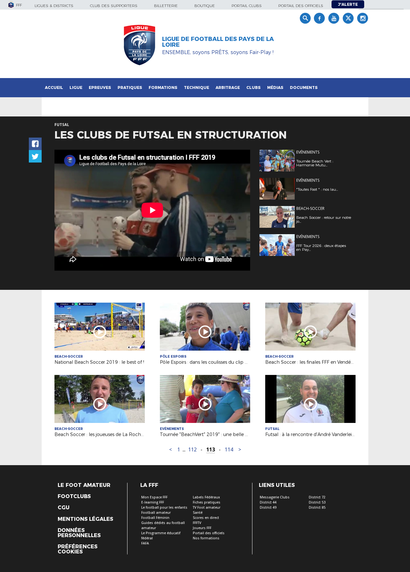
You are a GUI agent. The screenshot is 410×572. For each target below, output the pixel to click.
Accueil (54, 87)
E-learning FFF (152, 502)
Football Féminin (155, 518)
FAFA (145, 543)
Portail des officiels (300, 5)
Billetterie (166, 5)
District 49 (268, 507)
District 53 (317, 502)
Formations (163, 87)
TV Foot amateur (206, 507)
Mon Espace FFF (154, 497)
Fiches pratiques (206, 502)
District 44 (268, 502)
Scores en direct (206, 518)
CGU (64, 507)
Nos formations (206, 538)
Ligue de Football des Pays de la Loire (218, 42)
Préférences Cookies (77, 549)
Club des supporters (113, 5)
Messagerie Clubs (275, 497)
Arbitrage (228, 87)
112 (192, 450)
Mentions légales (85, 519)
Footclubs (74, 496)
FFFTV (197, 523)
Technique (196, 87)
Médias (275, 87)
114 (229, 450)
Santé (197, 513)
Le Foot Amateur (84, 485)
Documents (304, 87)
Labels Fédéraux (206, 497)
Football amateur (156, 513)
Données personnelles (79, 533)
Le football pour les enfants (164, 507)
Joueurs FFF (202, 528)
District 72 (317, 497)
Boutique (204, 5)
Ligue (76, 87)
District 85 (317, 507)
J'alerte (348, 4)
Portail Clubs (247, 5)
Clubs (253, 87)
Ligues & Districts (54, 5)
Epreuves (100, 87)
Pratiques (130, 87)
